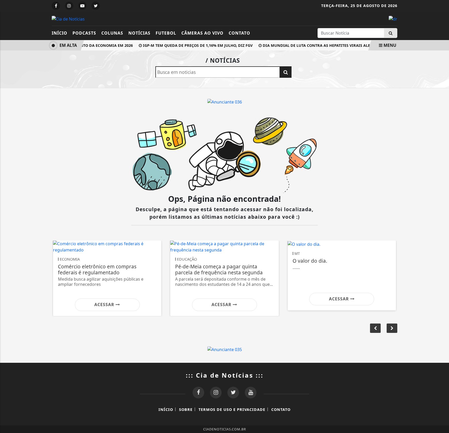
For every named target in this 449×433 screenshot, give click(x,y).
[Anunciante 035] (224, 349)
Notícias (139, 33)
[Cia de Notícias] (68, 18)
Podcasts (84, 33)
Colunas (112, 33)
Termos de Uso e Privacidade (232, 409)
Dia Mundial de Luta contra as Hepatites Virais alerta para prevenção (334, 45)
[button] (392, 328)
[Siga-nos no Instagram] (216, 392)
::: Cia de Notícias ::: (224, 375)
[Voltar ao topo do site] (441, 260)
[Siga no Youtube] (82, 6)
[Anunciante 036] (224, 101)
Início (59, 33)
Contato (239, 33)
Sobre (186, 409)
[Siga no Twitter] (95, 6)
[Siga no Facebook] (56, 6)
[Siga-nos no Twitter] (233, 392)
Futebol (166, 33)
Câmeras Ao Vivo (202, 33)
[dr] (393, 18)
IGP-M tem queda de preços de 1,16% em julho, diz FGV (194, 45)
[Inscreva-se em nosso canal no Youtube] (250, 392)
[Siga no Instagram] (69, 6)
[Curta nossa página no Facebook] (198, 392)
